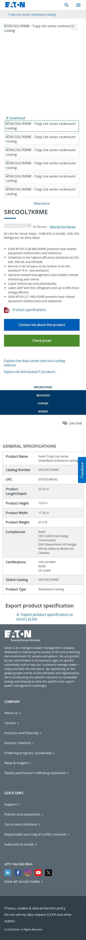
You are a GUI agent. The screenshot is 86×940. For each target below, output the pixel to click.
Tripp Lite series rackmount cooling (32, 14)
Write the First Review (62, 226)
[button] (42, 341)
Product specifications (29, 310)
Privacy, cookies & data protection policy (34, 908)
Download (17, 118)
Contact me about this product (42, 325)
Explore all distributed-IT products (29, 372)
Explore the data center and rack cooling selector (34, 363)
